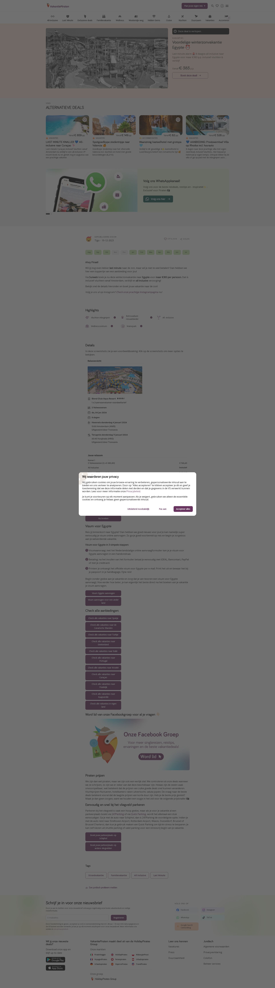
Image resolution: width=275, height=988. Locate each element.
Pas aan (162, 509)
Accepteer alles (183, 509)
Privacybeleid (133, 491)
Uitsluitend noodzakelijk (138, 509)
